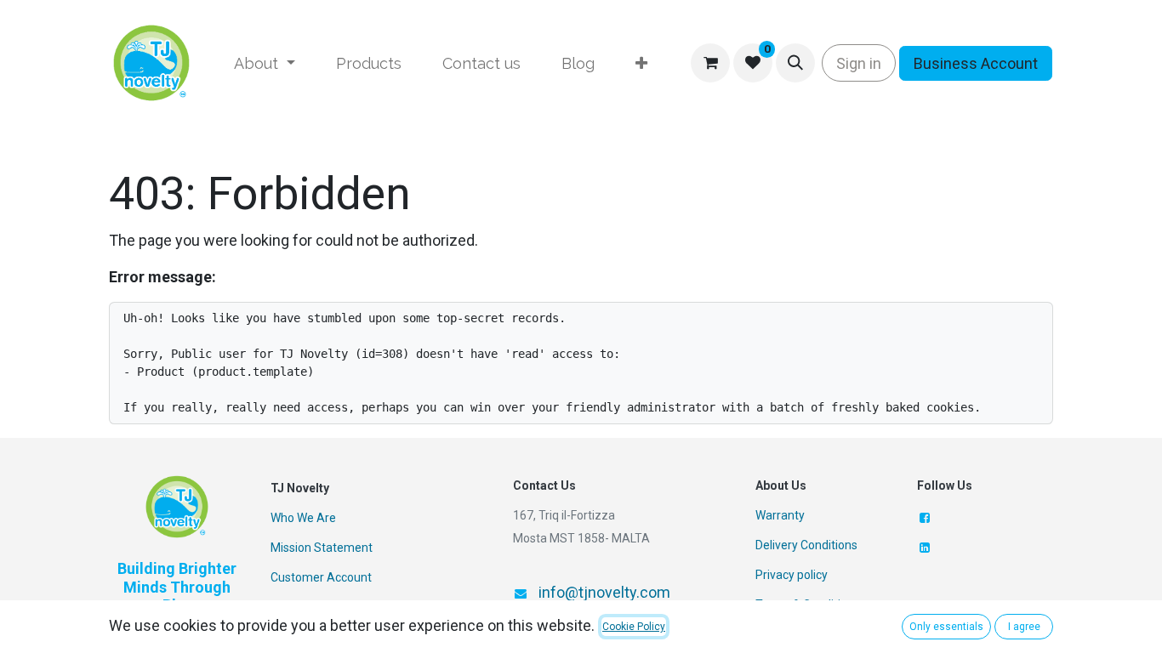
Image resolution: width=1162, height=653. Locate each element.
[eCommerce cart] (710, 62)
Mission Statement (322, 547)
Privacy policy (791, 575)
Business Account (976, 63)
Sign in (858, 63)
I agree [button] (1024, 627)
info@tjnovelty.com (604, 592)
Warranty (780, 515)
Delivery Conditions (806, 545)
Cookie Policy (633, 627)
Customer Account (321, 577)
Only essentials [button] (946, 627)
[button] (795, 62)
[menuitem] (265, 63)
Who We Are (303, 518)
